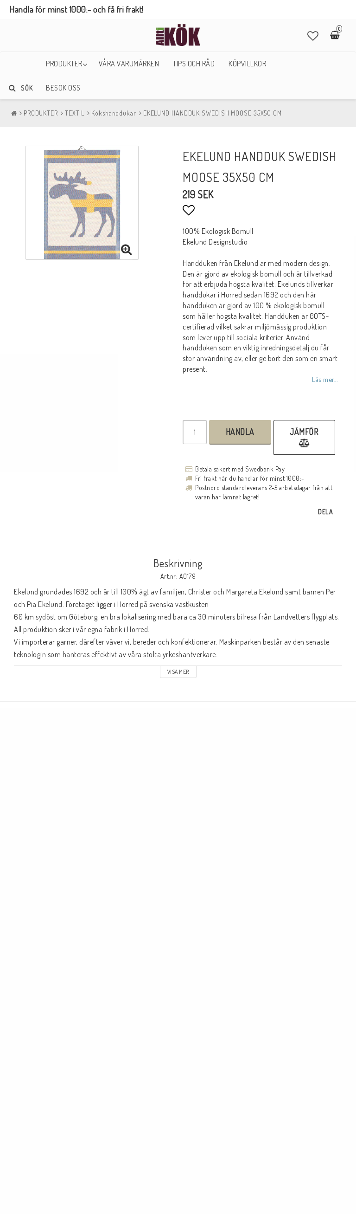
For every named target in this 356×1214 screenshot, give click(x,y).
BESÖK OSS (63, 87)
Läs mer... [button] (324, 379)
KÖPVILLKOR (247, 63)
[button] (313, 35)
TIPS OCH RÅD (194, 63)
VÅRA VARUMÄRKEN (129, 63)
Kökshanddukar (113, 113)
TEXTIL (74, 113)
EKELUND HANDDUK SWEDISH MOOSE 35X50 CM (212, 113)
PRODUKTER (64, 63)
